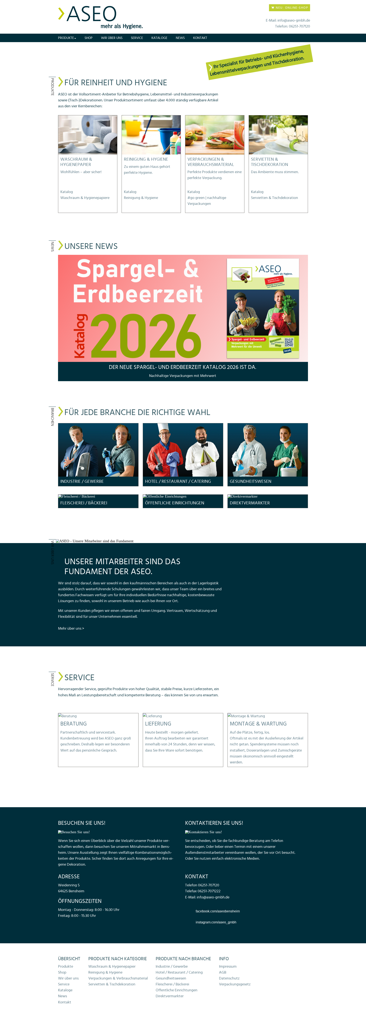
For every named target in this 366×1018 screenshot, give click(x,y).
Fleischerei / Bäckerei (172, 984)
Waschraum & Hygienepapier (112, 966)
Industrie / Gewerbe (172, 966)
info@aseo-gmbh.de (213, 897)
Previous (59, 318)
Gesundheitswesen (171, 978)
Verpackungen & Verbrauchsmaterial (118, 978)
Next (307, 318)
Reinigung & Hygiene (105, 972)
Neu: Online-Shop (291, 7)
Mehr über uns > (71, 628)
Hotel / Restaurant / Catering (179, 972)
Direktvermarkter (170, 996)
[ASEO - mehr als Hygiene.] (100, 17)
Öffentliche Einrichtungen (176, 990)
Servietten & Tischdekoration (111, 984)
